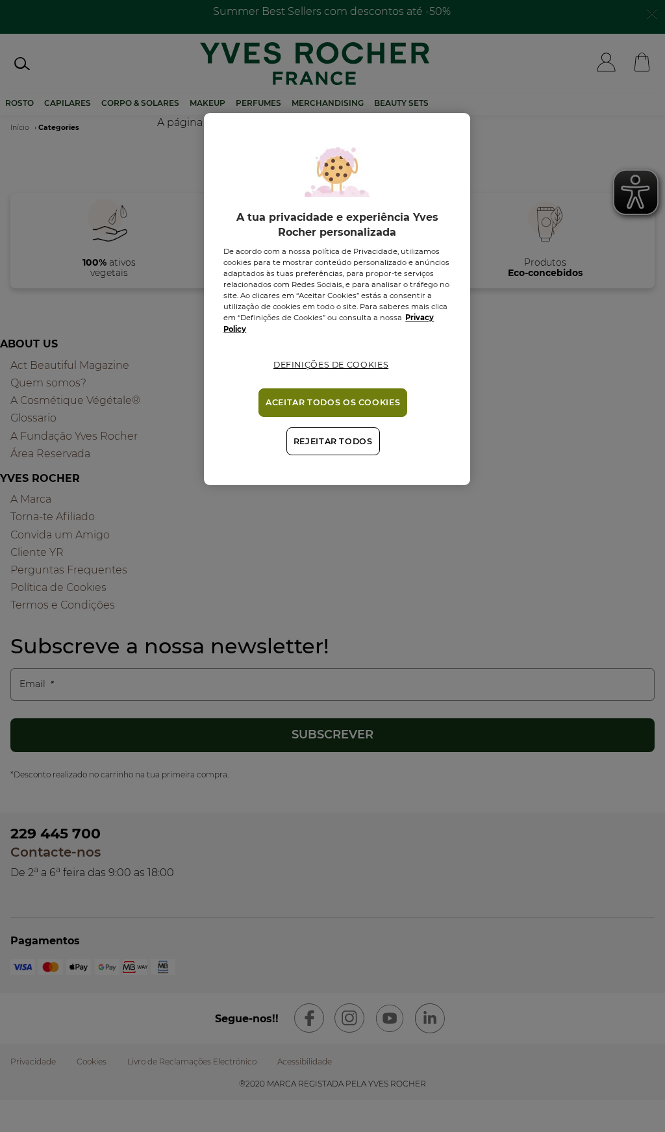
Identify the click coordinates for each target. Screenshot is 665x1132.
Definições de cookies (330, 365)
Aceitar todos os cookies (333, 402)
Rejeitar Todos (333, 441)
